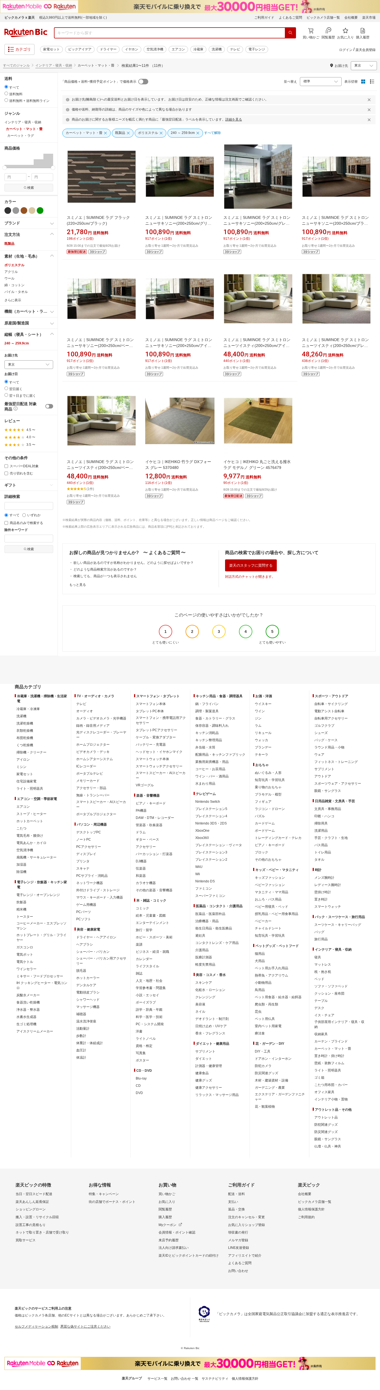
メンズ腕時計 (324, 878)
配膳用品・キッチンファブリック (220, 755)
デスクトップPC (88, 832)
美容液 (200, 1004)
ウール (9, 278)
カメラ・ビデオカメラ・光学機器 (101, 718)
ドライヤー (108, 49)
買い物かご (167, 1194)
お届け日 (11, 374)
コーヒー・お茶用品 (210, 769)
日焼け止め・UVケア (211, 1026)
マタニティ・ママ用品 (271, 892)
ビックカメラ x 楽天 (19, 17)
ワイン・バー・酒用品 (212, 776)
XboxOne (202, 831)
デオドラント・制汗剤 (212, 1019)
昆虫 (258, 1012)
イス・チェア (324, 1015)
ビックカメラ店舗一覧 (323, 17)
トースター (24, 917)
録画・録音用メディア (93, 726)
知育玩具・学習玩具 (270, 780)
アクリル (11, 272)
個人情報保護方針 (311, 1209)
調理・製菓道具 (207, 711)
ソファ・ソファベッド (331, 986)
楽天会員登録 (366, 50)
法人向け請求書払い (174, 1248)
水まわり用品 (205, 783)
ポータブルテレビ (89, 773)
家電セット (51, 49)
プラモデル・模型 (268, 794)
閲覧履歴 (165, 1209)
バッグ (319, 932)
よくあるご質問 (290, 17)
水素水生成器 (26, 1017)
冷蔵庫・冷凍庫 (28, 709)
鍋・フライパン (207, 704)
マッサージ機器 (88, 1007)
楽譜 (139, 944)
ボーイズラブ (146, 1002)
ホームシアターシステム (94, 759)
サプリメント (205, 1051)
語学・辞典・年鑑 (149, 1010)
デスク (319, 1008)
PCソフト (83, 919)
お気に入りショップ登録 (246, 1225)
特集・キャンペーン (104, 1194)
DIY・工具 (262, 1051)
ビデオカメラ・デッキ (93, 752)
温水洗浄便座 (86, 1021)
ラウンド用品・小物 (329, 747)
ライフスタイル (147, 966)
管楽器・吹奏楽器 (149, 825)
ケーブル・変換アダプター (156, 737)
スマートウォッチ (327, 907)
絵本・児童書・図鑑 (151, 915)
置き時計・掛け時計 (329, 1056)
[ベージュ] (32, 210)
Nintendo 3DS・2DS (211, 823)
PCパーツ (83, 912)
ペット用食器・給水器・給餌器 (278, 997)
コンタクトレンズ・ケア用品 (217, 943)
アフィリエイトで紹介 (244, 1255)
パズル (260, 816)
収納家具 (321, 1034)
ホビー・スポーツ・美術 (154, 937)
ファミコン (203, 888)
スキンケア (203, 983)
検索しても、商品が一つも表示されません (105, 576)
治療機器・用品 (207, 921)
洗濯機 (217, 49)
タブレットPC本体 (150, 711)
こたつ (21, 828)
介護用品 (202, 950)
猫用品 (260, 954)
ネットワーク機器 (89, 883)
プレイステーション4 (211, 816)
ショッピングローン (31, 1209)
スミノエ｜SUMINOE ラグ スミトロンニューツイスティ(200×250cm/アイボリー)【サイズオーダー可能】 (256, 345)
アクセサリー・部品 (91, 788)
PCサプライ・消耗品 (92, 876)
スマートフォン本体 (151, 704)
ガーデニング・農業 (270, 1088)
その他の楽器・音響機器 (154, 890)
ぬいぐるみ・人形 (268, 773)
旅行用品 (321, 939)
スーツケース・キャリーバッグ (337, 925)
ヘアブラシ (84, 944)
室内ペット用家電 (268, 1026)
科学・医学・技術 (149, 1017)
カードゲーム (265, 823)
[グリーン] (40, 210)
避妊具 (200, 936)
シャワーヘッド (88, 1000)
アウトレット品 (326, 1117)
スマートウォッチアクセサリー (159, 766)
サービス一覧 (157, 1379)
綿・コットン (14, 285)
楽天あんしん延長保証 (32, 1202)
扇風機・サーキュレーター (36, 857)
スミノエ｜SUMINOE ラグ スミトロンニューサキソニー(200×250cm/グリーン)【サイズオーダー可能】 (178, 223)
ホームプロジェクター (93, 745)
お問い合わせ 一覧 (184, 1379)
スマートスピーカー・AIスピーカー (101, 804)
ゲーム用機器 (86, 905)
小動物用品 (263, 983)
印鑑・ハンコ (324, 816)
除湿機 (21, 872)
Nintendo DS (205, 881)
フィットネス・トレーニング (336, 762)
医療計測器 (203, 957)
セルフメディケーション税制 (36, 1326)
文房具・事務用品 (327, 809)
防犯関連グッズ (326, 1125)
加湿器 (21, 865)
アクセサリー (146, 847)
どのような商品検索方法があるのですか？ (105, 569)
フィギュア (263, 802)
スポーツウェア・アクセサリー (337, 783)
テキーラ (261, 755)
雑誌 (139, 973)
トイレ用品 (322, 852)
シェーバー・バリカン (93, 952)
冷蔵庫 (198, 49)
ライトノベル (146, 1039)
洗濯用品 (321, 831)
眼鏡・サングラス (327, 791)
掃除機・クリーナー (31, 752)
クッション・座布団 (329, 993)
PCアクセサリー (88, 847)
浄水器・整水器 (28, 1010)
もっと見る (77, 585)
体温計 (81, 1057)
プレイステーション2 (211, 860)
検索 (30, 188)
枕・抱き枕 (322, 972)
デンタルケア (86, 985)
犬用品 (260, 961)
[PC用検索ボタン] (290, 32)
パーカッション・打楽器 (154, 854)
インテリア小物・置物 (331, 1099)
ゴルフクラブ (324, 726)
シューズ (321, 733)
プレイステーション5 (211, 809)
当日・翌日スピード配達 (34, 1194)
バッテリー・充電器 (151, 745)
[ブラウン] (24, 210)
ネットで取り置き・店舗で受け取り (42, 1232)
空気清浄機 (155, 49)
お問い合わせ (238, 1271)
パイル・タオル (16, 292)
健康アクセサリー (208, 1088)
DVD (139, 1093)
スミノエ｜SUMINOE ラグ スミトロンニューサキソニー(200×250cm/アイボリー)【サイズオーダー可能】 (178, 345)
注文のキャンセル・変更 (246, 1217)
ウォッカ (261, 740)
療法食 (260, 1033)
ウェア (319, 755)
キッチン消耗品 (207, 733)
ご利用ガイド (264, 17)
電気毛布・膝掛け (29, 836)
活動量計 (83, 1029)
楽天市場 (369, 17)
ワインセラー (26, 969)
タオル (319, 860)
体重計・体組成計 (89, 1043)
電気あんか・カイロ (31, 843)
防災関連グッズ (266, 1073)
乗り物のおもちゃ (268, 787)
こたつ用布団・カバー (331, 1085)
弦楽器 (141, 868)
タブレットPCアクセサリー (156, 730)
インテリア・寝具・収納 (53, 65)
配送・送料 (236, 1194)
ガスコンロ (24, 947)
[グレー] (16, 210)
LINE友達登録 (238, 1248)
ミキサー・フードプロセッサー (39, 976)
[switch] (49, 406)
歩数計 (81, 1036)
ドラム (141, 832)
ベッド (319, 979)
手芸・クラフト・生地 (331, 838)
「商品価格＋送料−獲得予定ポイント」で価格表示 (98, 82)
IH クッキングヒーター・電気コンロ (41, 985)
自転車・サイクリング (331, 704)
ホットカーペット (29, 821)
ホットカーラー (88, 978)
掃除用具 (321, 823)
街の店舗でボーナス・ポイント (112, 1202)
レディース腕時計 (327, 885)
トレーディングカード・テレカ (278, 838)
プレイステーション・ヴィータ (218, 845)
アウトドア (322, 776)
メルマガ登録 (238, 1240)
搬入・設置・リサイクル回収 (37, 1217)
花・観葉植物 (265, 1106)
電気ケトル (24, 962)
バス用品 (321, 845)
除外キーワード (16, 530)
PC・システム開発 (150, 1024)
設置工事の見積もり (31, 1225)
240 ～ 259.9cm (16, 343)
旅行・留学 (144, 930)
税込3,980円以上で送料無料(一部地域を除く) (73, 17)
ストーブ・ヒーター (31, 814)
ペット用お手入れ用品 (271, 968)
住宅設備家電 (26, 781)
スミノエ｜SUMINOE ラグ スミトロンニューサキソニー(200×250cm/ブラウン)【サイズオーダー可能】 (335, 223)
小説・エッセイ (147, 995)
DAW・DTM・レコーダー (155, 818)
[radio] (6, 87)
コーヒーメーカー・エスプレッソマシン (41, 925)
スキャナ (83, 868)
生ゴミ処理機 (26, 1024)
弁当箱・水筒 (205, 747)
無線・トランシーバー (93, 795)
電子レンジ (256, 49)
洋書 (139, 1031)
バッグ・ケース (326, 740)
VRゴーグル (145, 785)
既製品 (9, 244)
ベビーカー (263, 921)
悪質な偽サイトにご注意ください (85, 1326)
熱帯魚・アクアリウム (271, 975)
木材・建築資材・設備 (271, 1080)
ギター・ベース (147, 839)
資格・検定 (144, 1046)
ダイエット (203, 1059)
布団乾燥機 (24, 738)
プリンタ (83, 861)
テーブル (321, 1001)
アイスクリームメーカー (34, 1031)
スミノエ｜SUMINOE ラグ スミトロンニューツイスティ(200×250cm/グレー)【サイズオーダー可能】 (335, 345)
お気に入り (167, 1202)
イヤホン (131, 49)
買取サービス (26, 1240)
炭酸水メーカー (28, 995)
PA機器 (141, 811)
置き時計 (321, 899)
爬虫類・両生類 (266, 1004)
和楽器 (141, 876)
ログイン (345, 50)
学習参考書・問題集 (151, 988)
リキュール (263, 733)
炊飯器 (21, 902)
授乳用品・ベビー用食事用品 (276, 914)
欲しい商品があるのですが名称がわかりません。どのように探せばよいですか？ (133, 563)
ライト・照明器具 (29, 789)
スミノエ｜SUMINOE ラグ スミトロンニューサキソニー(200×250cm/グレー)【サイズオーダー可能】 (257, 223)
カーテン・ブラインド (331, 1041)
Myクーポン (167, 1225)
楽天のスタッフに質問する (251, 565)
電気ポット (24, 954)
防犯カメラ (263, 1066)
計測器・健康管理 (208, 1066)
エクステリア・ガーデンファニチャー (280, 1096)
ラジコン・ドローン (270, 809)
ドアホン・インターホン (273, 1059)
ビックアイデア (80, 49)
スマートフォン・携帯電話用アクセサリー (161, 720)
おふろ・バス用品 (268, 899)
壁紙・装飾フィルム (329, 1063)
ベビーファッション (270, 885)
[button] (9, 161)
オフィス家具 (324, 1092)
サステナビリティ (215, 1379)
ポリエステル (14, 265)
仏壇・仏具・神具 (327, 1146)
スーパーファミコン (210, 896)
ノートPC (83, 839)
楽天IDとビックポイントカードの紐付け (189, 1255)
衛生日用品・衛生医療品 (213, 928)
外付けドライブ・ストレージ (98, 890)
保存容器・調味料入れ (212, 726)
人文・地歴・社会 (149, 981)
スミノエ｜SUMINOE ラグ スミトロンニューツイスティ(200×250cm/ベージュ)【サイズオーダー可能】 (100, 467)
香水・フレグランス (210, 1033)
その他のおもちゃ (268, 860)
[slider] (5, 168)
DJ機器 (141, 861)
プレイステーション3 (211, 852)
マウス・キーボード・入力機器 (99, 897)
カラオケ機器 (146, 883)
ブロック (261, 852)
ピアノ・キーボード (151, 803)
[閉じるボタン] (370, 99)
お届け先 (11, 355)
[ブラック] (7, 210)
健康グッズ (203, 1080)
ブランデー (263, 747)
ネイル (200, 1012)
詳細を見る (233, 119)
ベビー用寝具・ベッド (271, 907)
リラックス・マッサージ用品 (217, 1095)
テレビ (235, 49)
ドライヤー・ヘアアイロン (96, 937)
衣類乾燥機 (24, 731)
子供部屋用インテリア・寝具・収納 (339, 1024)
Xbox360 (202, 838)
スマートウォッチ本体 (152, 759)
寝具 (317, 957)
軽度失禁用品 (205, 964)
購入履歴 (165, 1217)
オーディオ (84, 711)
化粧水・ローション (210, 990)
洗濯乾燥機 (24, 723)
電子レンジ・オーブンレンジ (38, 895)
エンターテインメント (152, 923)
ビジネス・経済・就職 (152, 952)
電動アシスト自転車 (329, 711)
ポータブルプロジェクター (96, 814)
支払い (233, 1202)
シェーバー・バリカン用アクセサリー (101, 960)
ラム (258, 726)
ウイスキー (263, 704)
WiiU (199, 867)
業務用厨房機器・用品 (212, 762)
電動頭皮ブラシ (88, 992)
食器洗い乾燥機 (28, 1002)
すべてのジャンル (16, 65)
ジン (258, 718)
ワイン (260, 711)
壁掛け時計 (322, 892)
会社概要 (351, 17)
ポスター (142, 1060)
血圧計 (81, 1050)
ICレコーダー (86, 766)
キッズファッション (270, 878)
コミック (142, 908)
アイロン (23, 760)
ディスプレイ (86, 854)
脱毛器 (81, 971)
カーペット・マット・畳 (332, 1049)
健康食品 (202, 1073)
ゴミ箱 (319, 1078)
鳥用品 (260, 990)
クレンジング (205, 997)
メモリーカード (88, 781)
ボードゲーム (265, 831)
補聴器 (81, 1014)
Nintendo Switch (207, 802)
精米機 (21, 909)
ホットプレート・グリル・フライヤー (41, 937)
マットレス (322, 964)
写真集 (141, 1053)
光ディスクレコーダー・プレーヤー (101, 734)
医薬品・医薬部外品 (210, 914)
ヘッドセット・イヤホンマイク (159, 752)
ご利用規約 (306, 1217)
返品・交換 (236, 1209)
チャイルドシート (268, 928)
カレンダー (144, 959)
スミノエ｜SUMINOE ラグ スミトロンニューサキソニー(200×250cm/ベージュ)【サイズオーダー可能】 (100, 345)
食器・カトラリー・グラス (215, 718)
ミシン (21, 767)
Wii (197, 874)
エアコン (178, 49)
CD (138, 1086)
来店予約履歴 (169, 1240)
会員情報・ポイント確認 (177, 1232)
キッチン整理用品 (208, 740)
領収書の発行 (238, 1232)
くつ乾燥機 (24, 745)
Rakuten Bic (25, 32)
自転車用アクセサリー (331, 718)
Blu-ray (141, 1078)
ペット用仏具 (265, 1019)
